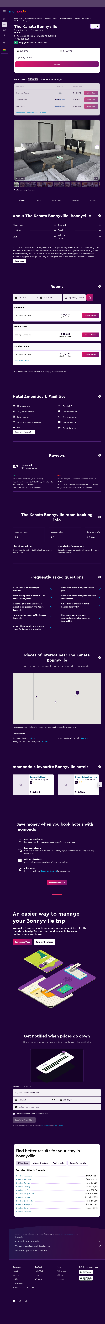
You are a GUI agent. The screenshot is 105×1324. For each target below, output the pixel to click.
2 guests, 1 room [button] (24, 58)
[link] (57, 882)
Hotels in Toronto (23, 1183)
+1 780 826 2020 (21, 39)
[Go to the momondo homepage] (17, 11)
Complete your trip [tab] (78, 1163)
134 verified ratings (39, 43)
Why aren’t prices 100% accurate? (31, 1251)
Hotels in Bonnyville (82, 18)
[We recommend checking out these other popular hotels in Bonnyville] (99, 767)
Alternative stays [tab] (40, 1163)
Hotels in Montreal (23, 1179)
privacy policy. (58, 1125)
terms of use (45, 1125)
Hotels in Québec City (25, 1201)
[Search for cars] (4, 29)
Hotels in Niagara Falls (25, 1194)
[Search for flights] (4, 19)
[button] (4, 11)
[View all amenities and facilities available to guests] (99, 396)
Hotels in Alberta (66, 18)
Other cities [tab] (23, 1163)
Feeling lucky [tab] (58, 1163)
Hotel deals (18, 18)
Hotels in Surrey (22, 1208)
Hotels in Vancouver (24, 1176)
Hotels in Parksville (23, 1212)
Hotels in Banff (22, 1190)
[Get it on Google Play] (86, 1272)
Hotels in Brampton (24, 1204)
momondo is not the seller (27, 1241)
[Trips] (4, 42)
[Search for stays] (4, 24)
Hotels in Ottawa (23, 1197)
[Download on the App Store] (86, 1278)
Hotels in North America (33, 18)
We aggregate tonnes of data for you (32, 1246)
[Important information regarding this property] (99, 517)
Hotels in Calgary (23, 1187)
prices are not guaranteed (68, 1234)
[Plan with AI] (4, 35)
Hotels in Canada (51, 18)
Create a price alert (49, 871)
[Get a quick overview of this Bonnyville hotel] (99, 216)
